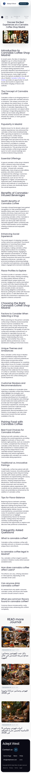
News (15, 756)
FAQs (21, 756)
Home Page (7, 756)
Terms (16, 768)
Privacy (11, 768)
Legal (20, 768)
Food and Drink (26, 17)
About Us (5, 768)
